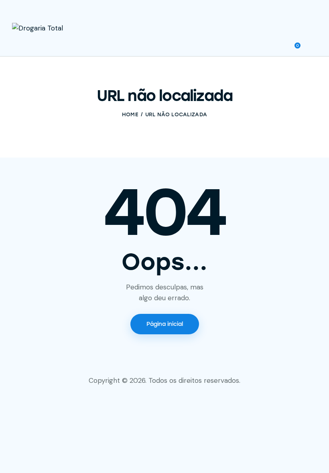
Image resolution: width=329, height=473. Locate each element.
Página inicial (164, 324)
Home (130, 114)
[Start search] (311, 43)
